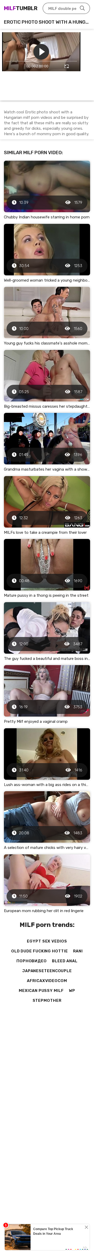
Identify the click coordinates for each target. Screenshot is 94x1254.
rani (78, 951)
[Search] (82, 8)
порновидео (31, 961)
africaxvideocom (47, 980)
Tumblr (20, 8)
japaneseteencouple (47, 971)
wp (72, 990)
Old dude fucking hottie (39, 951)
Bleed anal (65, 961)
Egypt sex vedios (47, 941)
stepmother (47, 1000)
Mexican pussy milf (41, 990)
